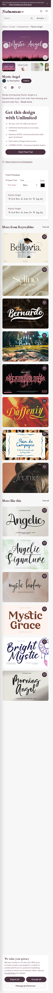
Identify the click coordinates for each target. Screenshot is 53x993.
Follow (26, 81)
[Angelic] (25, 521)
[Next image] (45, 45)
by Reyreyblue (13, 81)
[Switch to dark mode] (41, 11)
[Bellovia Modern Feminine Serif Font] (25, 248)
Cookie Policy (10, 973)
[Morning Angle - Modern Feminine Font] (25, 686)
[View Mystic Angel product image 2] (22, 67)
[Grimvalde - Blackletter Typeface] (25, 379)
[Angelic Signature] (25, 554)
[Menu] (46, 11)
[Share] (5, 88)
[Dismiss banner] (47, 3)
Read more (26, 102)
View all (45, 227)
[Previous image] (6, 45)
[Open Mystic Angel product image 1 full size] (25, 45)
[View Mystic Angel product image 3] (36, 67)
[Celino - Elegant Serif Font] (25, 281)
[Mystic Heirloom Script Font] (25, 587)
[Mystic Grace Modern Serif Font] (25, 620)
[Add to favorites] (19, 88)
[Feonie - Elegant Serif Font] (25, 478)
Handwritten (23, 27)
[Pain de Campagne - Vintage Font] (25, 445)
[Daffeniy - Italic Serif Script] (25, 412)
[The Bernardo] (25, 314)
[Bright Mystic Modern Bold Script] (25, 653)
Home (4, 27)
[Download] (38, 236)
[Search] (31, 18)
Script (12, 27)
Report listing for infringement (18, 162)
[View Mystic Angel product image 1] (8, 67)
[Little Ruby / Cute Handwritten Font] (25, 346)
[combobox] (16, 18)
